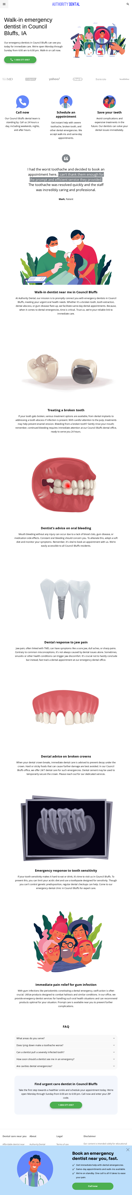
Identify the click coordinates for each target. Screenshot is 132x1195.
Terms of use (62, 1144)
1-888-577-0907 (22, 59)
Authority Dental (37, 1144)
